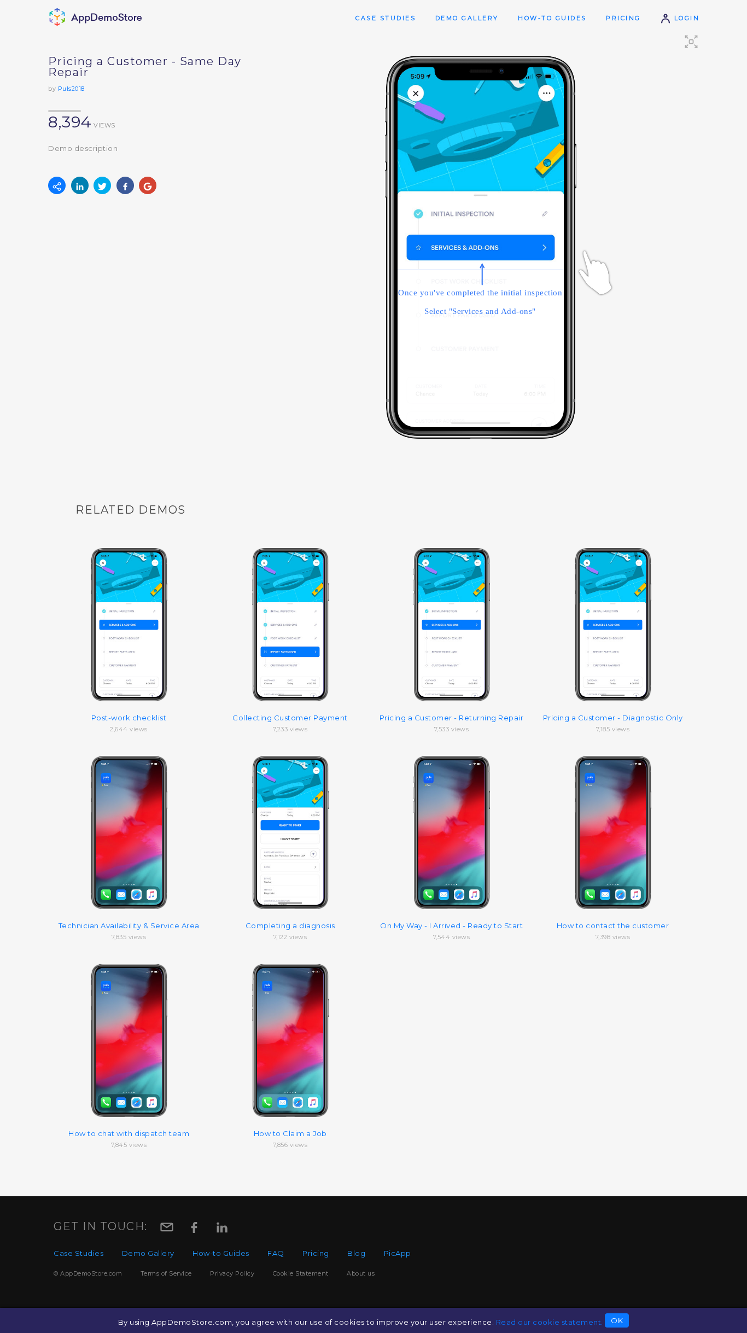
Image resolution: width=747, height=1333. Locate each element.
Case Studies (385, 18)
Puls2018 (71, 88)
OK (617, 1320)
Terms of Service (166, 1273)
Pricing (623, 18)
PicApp (397, 1253)
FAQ (275, 1253)
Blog (356, 1253)
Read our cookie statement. (549, 1322)
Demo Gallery (467, 18)
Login (685, 18)
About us (361, 1273)
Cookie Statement (301, 1273)
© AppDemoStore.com (88, 1273)
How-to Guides (552, 18)
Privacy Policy (232, 1273)
